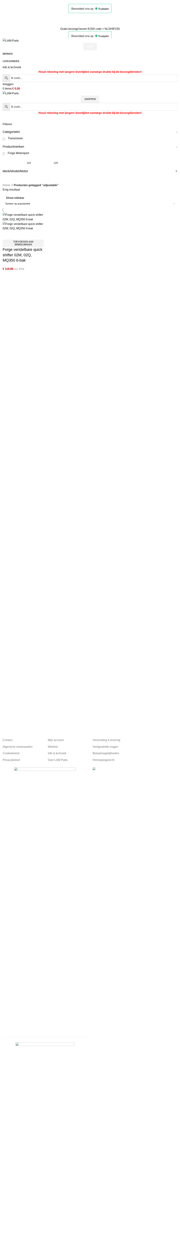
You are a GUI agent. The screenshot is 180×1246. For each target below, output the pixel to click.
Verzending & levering (106, 740)
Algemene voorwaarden (18, 746)
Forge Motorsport (18, 153)
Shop (90, 46)
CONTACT (9, 19)
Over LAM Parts (58, 759)
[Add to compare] (7, 235)
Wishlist (53, 746)
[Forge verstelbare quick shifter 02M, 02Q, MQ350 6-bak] (23, 216)
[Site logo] (11, 40)
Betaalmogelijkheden (106, 753)
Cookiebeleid (11, 753)
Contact (7, 740)
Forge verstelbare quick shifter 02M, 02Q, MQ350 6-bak (22, 255)
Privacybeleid (11, 759)
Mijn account (56, 740)
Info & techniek (12, 67)
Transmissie (15, 138)
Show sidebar (15, 197)
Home (6, 185)
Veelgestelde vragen (105, 746)
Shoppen (90, 99)
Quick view (16, 235)
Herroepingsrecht (103, 759)
